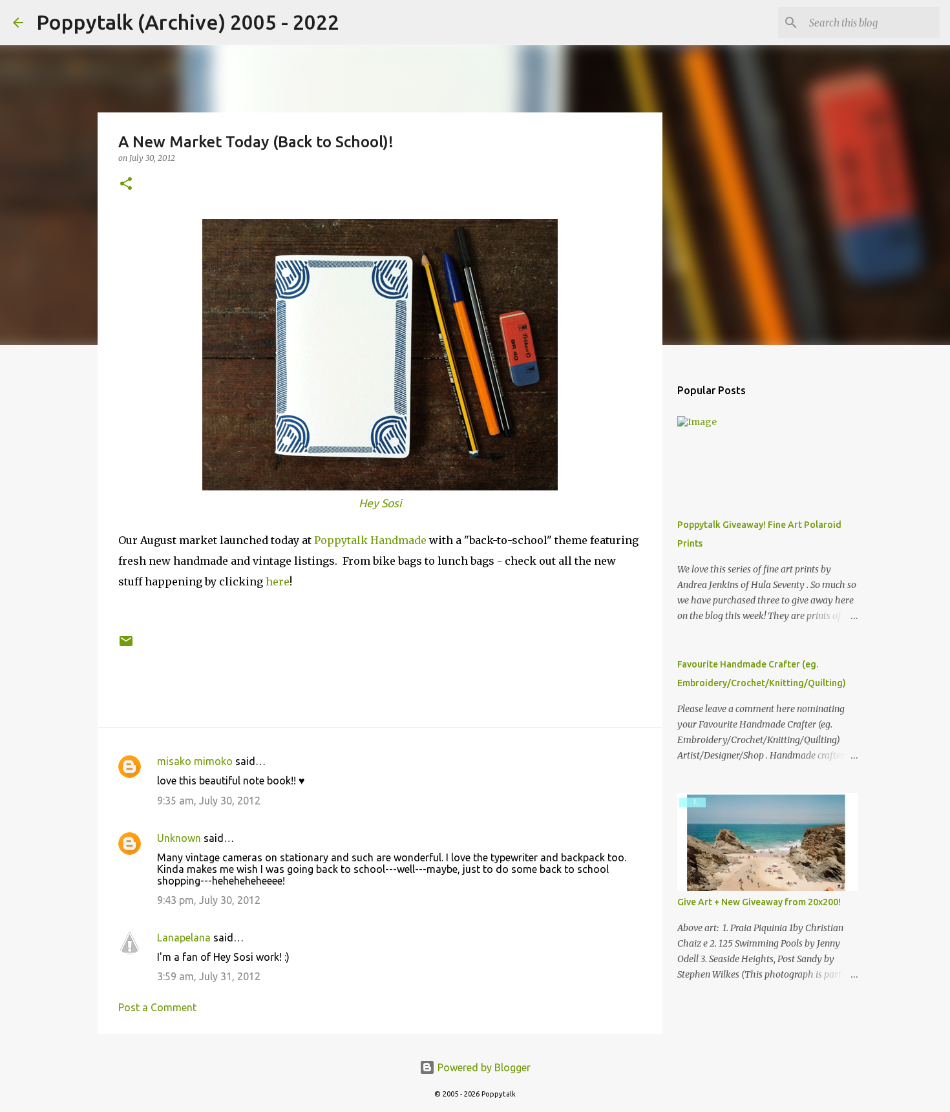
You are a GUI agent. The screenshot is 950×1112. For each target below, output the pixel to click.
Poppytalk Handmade (370, 540)
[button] (126, 184)
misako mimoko (195, 761)
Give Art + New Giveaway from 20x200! (759, 902)
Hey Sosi (380, 503)
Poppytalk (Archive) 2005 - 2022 (187, 22)
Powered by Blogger (483, 1067)
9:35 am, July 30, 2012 (208, 800)
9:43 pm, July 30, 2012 (208, 900)
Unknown (179, 838)
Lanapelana (184, 937)
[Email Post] (126, 646)
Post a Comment (157, 1007)
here (278, 581)
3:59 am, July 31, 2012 (208, 976)
